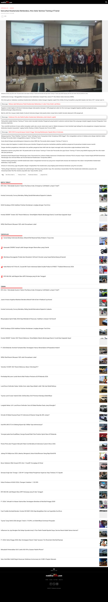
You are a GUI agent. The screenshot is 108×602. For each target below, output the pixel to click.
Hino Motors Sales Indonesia (11, 174)
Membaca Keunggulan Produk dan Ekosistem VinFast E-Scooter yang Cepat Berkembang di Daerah (35, 257)
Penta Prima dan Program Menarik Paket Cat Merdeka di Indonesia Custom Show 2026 (28, 444)
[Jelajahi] (106, 2)
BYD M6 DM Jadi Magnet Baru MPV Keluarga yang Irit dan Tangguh (25, 276)
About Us (61, 579)
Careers (50, 579)
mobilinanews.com (4, 8)
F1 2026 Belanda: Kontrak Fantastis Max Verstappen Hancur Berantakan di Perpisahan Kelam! (30, 347)
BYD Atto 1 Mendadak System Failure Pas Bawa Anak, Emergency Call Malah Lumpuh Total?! (30, 186)
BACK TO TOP (54, 570)
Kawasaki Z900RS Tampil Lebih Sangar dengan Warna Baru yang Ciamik (26, 247)
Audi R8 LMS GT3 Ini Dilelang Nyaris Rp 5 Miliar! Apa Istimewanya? (22, 424)
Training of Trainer (22, 174)
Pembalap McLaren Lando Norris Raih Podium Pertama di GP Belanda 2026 (24, 376)
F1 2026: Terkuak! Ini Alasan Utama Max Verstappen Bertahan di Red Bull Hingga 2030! (28, 501)
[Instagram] (57, 584)
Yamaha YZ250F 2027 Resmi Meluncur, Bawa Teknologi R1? (19, 367)
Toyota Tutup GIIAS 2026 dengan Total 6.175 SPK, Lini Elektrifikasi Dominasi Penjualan (28, 521)
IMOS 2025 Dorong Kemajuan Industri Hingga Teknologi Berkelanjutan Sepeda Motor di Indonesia (36, 132)
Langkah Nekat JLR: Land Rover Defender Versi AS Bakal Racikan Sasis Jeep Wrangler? (28, 405)
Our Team (56, 579)
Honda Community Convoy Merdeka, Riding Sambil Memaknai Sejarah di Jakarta (26, 195)
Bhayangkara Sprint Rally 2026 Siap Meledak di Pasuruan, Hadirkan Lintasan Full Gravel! (28, 319)
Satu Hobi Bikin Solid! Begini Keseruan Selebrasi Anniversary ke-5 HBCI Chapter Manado (28, 559)
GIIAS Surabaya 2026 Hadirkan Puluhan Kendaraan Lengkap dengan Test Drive (25, 205)
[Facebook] (50, 584)
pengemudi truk (44, 174)
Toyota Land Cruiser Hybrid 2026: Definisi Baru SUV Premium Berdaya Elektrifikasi (26, 396)
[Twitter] (54, 584)
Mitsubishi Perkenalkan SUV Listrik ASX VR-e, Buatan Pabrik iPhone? (22, 549)
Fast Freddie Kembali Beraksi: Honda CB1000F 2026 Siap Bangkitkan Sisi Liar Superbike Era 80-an (31, 511)
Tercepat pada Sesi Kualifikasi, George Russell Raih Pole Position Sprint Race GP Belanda (28, 434)
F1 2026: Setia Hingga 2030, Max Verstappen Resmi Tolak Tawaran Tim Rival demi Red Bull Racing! (32, 540)
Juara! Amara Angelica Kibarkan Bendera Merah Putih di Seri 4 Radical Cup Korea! (26, 299)
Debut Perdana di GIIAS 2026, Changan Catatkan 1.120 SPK (19, 482)
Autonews (12, 8)
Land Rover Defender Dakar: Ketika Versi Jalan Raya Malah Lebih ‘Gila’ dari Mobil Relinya (28, 386)
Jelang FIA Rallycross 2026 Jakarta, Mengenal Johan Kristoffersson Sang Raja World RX (28, 453)
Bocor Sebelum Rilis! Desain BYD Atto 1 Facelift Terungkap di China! (22, 463)
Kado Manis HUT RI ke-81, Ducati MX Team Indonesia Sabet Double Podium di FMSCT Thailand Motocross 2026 (39, 266)
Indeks (46, 579)
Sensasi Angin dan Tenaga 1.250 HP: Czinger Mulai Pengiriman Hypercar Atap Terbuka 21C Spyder (32, 472)
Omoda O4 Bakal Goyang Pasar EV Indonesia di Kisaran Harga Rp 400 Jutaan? (25, 415)
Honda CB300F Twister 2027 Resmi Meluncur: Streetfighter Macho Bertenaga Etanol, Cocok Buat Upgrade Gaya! (36, 214)
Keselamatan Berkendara (33, 174)
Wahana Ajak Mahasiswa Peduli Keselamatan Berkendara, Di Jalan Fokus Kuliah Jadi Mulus (34, 104)
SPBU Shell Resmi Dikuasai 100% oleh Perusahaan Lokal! (18, 224)
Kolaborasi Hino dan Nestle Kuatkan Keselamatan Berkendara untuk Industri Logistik (32, 117)
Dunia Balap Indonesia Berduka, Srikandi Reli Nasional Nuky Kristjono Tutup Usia (29, 238)
